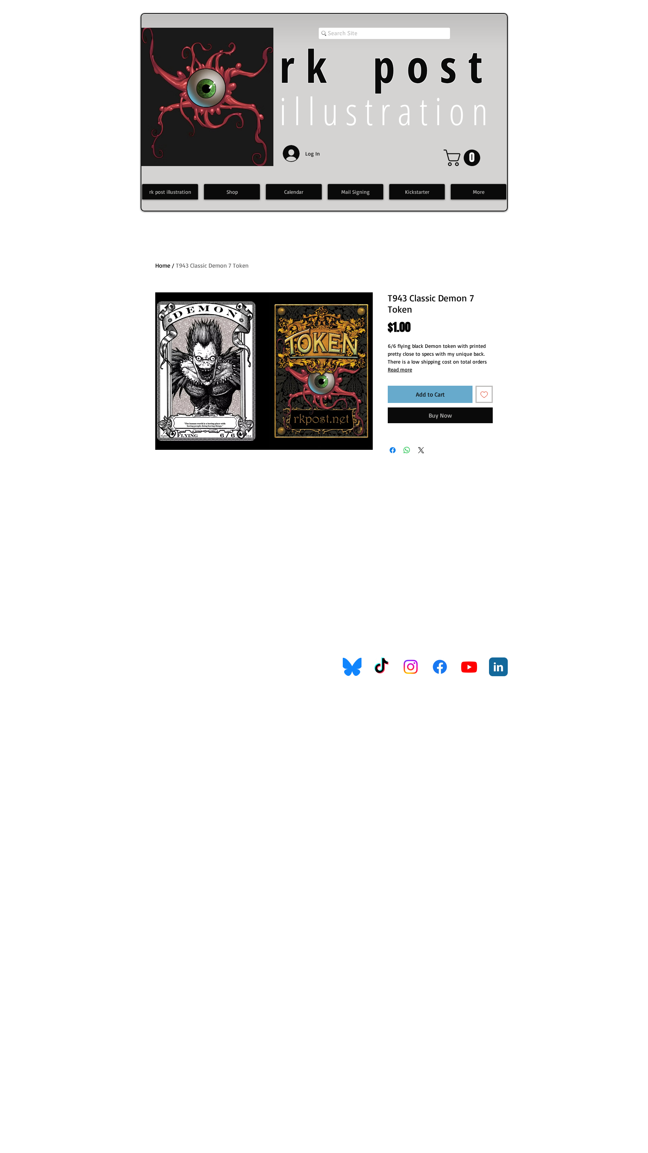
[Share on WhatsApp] (406, 450)
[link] (464, 158)
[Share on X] (421, 450)
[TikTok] (381, 666)
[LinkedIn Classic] (498, 666)
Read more (400, 369)
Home (162, 265)
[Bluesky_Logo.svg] (352, 666)
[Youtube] (469, 666)
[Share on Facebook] (392, 450)
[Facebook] (439, 666)
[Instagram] (410, 666)
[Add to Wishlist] (484, 394)
